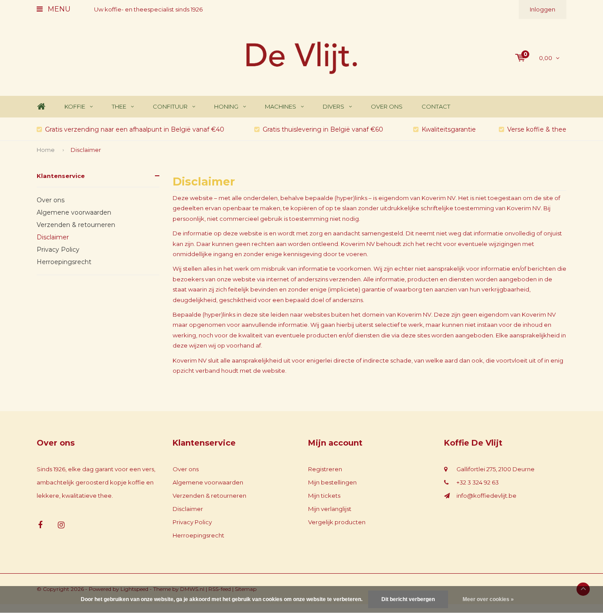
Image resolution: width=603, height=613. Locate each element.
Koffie (74, 106)
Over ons (387, 106)
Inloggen (542, 9)
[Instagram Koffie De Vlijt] (61, 525)
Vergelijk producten (337, 522)
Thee (119, 106)
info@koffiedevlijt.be (486, 495)
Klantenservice (61, 175)
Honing (226, 106)
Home (41, 106)
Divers (333, 106)
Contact (436, 106)
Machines (280, 106)
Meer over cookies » (488, 599)
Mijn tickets (324, 495)
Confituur (170, 106)
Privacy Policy (58, 250)
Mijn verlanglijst (329, 508)
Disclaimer (86, 149)
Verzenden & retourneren (76, 225)
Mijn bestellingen (332, 482)
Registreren (325, 469)
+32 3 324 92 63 (477, 482)
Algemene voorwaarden (74, 212)
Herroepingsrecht (64, 262)
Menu (58, 9)
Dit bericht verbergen (408, 599)
